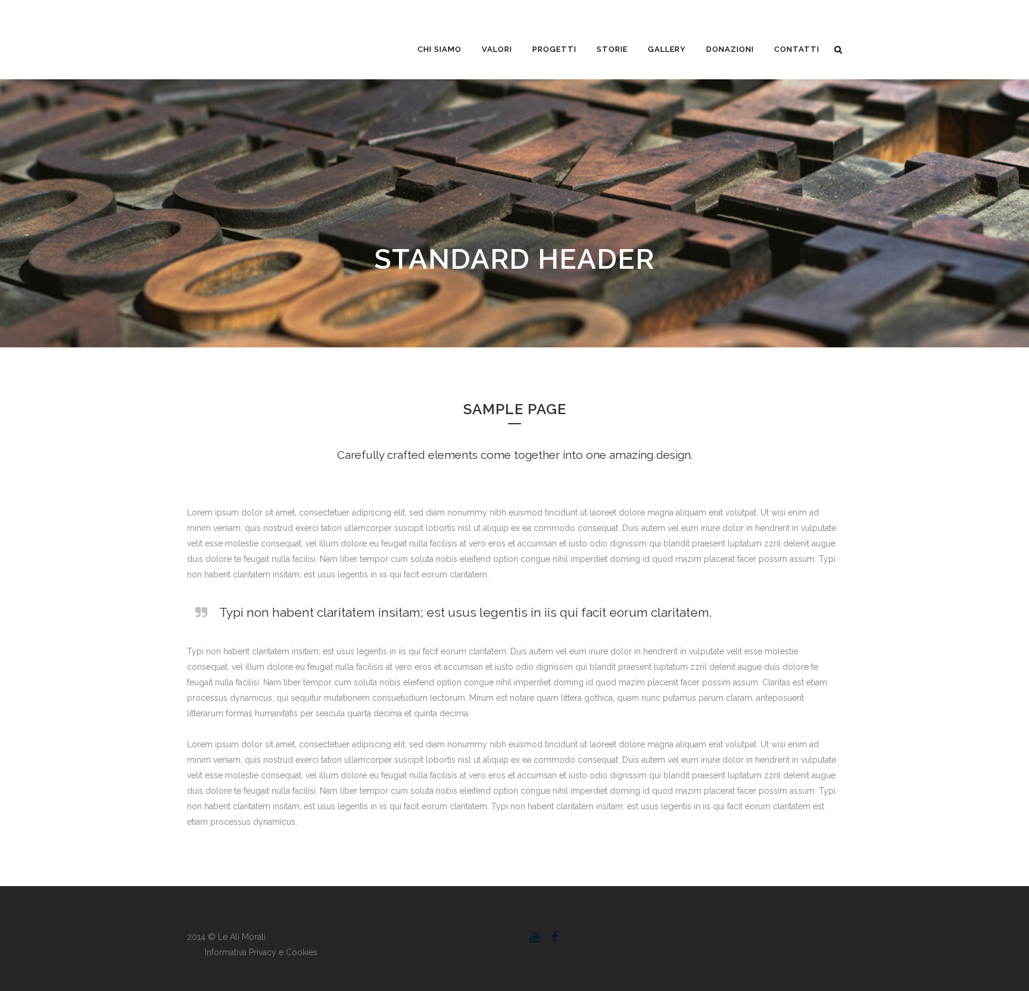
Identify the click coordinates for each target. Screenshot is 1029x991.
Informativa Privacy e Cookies (261, 952)
